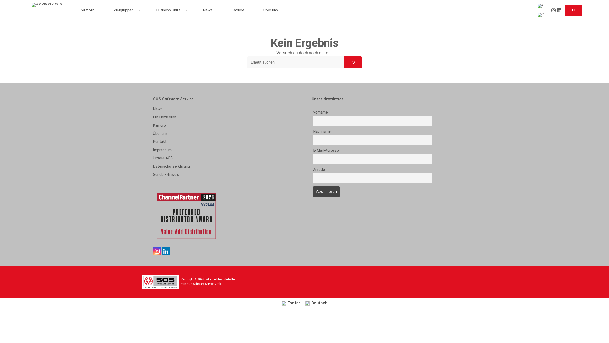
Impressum (162, 150)
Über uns (160, 133)
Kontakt (160, 141)
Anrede (319, 169)
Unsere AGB (163, 158)
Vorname (320, 112)
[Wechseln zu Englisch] (541, 6)
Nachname (322, 131)
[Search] (353, 62)
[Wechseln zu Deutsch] (541, 15)
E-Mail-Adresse (326, 150)
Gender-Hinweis (166, 174)
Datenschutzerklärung (171, 166)
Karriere (159, 125)
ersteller (164, 117)
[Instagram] (157, 251)
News (157, 109)
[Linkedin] (166, 251)
